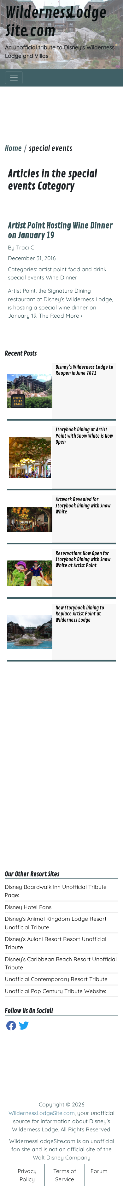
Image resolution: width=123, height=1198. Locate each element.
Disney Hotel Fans (28, 906)
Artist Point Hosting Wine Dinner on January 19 (60, 231)
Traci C (25, 247)
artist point (52, 269)
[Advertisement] (61, 110)
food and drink (87, 269)
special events (26, 277)
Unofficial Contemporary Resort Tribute (56, 978)
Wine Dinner (61, 277)
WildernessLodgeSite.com (42, 1112)
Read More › (66, 315)
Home (13, 148)
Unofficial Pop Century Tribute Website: (55, 990)
